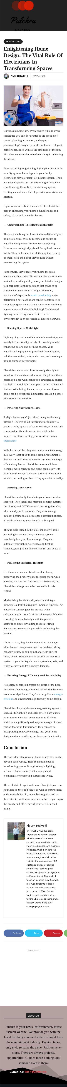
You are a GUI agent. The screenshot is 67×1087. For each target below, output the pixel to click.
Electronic (13, 41)
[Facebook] (27, 911)
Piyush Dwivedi (20, 76)
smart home (10, 440)
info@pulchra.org (35, 1071)
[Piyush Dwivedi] (7, 76)
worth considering (41, 295)
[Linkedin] (33, 911)
